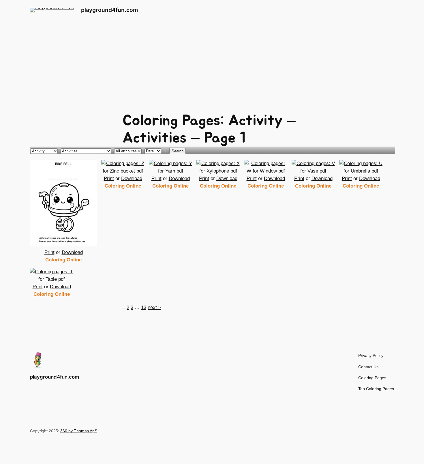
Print (49, 252)
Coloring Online (63, 260)
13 (143, 307)
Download (72, 252)
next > (154, 307)
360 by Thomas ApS (78, 431)
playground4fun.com (109, 9)
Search (177, 151)
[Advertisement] (212, 66)
